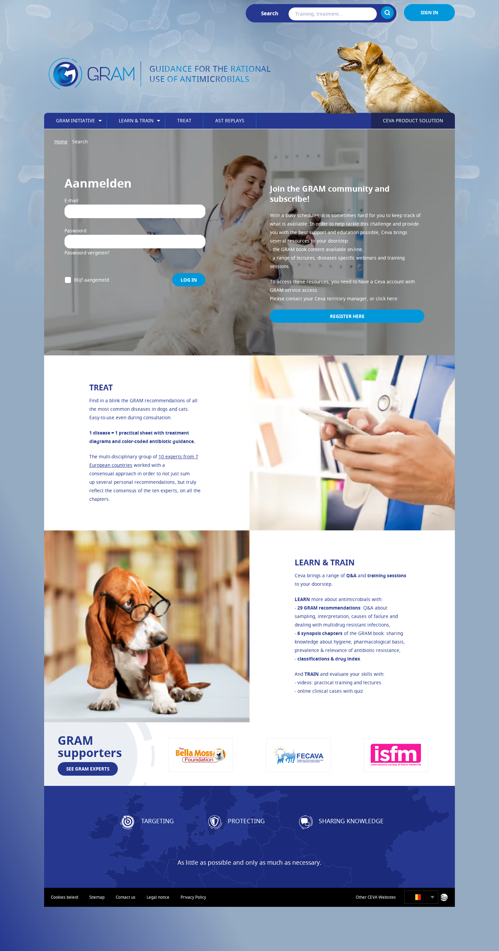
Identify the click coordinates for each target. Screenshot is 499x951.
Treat (184, 120)
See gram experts (87, 768)
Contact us (125, 897)
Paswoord (75, 230)
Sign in (429, 12)
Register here (347, 316)
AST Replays (229, 120)
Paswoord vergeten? (86, 252)
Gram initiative (75, 120)
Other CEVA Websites (376, 897)
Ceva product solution (413, 120)
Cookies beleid (64, 897)
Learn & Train (136, 120)
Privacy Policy (193, 897)
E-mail (71, 200)
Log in (189, 280)
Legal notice (158, 897)
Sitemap (97, 897)
